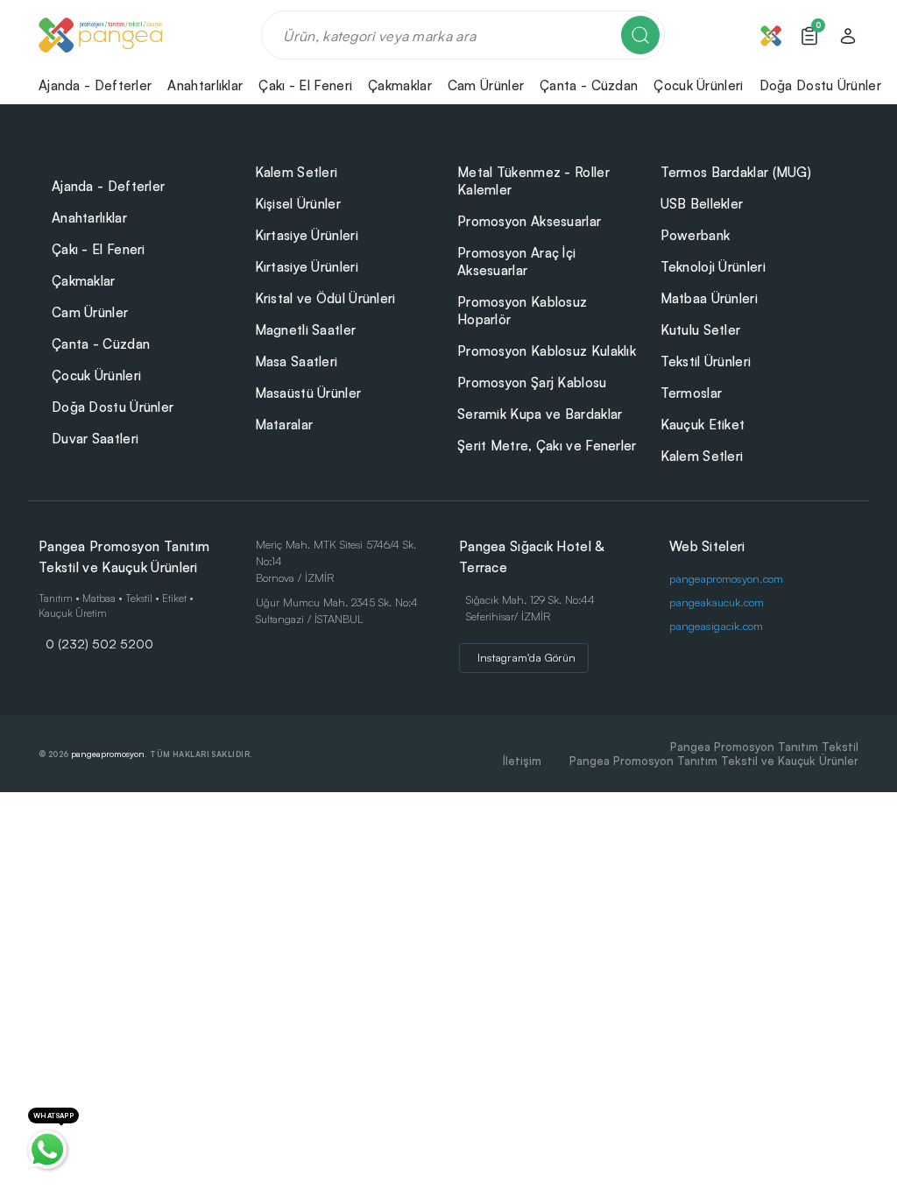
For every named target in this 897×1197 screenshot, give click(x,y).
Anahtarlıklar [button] (205, 85)
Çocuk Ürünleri (96, 375)
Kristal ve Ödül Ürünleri (325, 298)
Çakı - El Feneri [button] (305, 85)
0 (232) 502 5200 (99, 643)
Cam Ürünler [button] (486, 85)
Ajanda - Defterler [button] (95, 85)
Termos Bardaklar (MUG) (736, 172)
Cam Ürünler (90, 312)
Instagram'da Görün (526, 657)
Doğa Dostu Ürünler (112, 407)
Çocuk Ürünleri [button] (698, 85)
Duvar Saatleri (95, 438)
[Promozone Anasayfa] (100, 35)
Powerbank (695, 235)
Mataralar (284, 424)
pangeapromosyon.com (726, 578)
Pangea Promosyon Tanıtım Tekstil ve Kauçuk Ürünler (713, 761)
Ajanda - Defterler (108, 186)
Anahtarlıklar (89, 217)
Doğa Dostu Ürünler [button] (820, 85)
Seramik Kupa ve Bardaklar (540, 414)
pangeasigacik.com (716, 626)
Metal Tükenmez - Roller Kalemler (533, 181)
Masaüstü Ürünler (308, 393)
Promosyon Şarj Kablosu (532, 382)
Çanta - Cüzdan (101, 344)
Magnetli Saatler (306, 330)
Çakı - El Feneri (98, 249)
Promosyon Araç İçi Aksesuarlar (516, 261)
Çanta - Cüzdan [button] (589, 85)
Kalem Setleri (296, 172)
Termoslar (691, 393)
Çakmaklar (84, 281)
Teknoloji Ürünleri (713, 267)
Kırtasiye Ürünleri (306, 235)
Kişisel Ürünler (298, 203)
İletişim (522, 761)
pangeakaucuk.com (716, 602)
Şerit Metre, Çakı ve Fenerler (547, 445)
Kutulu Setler (700, 330)
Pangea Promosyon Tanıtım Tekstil (764, 747)
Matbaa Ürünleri (709, 298)
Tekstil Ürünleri (706, 361)
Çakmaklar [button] (400, 85)
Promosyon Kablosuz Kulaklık (546, 351)
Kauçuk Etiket (702, 424)
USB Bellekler (702, 203)
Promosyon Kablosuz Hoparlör (522, 311)
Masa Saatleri (296, 361)
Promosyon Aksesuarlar (529, 221)
